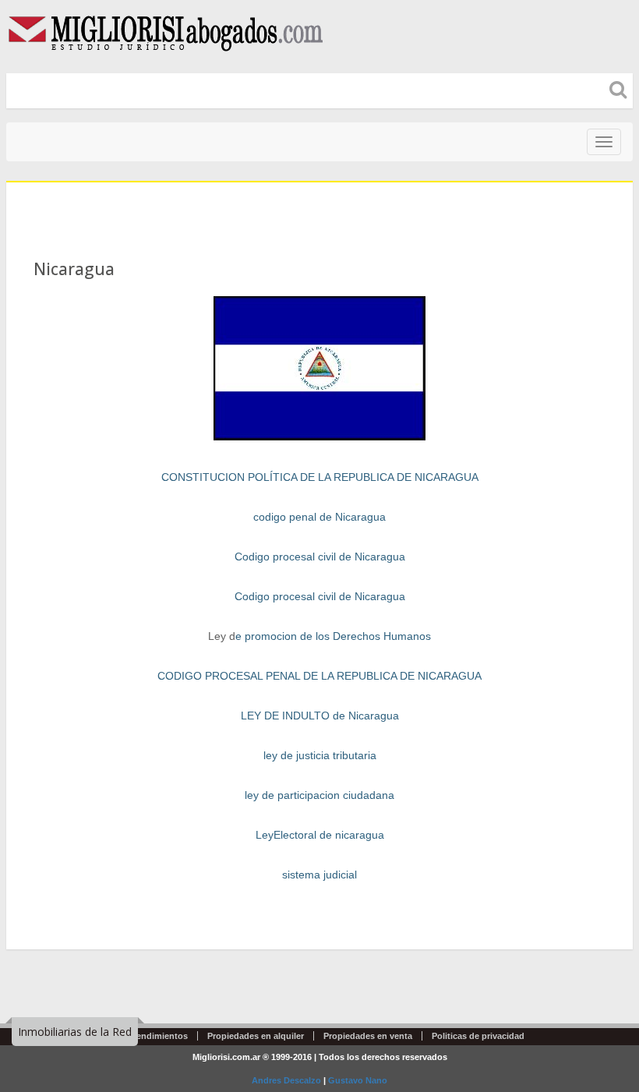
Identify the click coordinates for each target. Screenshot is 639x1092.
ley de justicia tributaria (319, 755)
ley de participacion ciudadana (319, 795)
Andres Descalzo (286, 1080)
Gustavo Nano (357, 1080)
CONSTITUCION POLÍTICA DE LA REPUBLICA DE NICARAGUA (319, 477)
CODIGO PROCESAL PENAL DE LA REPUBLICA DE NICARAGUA (319, 676)
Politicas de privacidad (478, 1036)
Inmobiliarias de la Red (75, 1031)
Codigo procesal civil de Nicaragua (320, 556)
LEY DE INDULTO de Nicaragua (320, 715)
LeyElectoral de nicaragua (320, 835)
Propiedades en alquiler (255, 1036)
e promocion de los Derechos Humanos (333, 636)
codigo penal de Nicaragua (319, 517)
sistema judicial (319, 874)
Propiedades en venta (367, 1036)
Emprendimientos (151, 1036)
